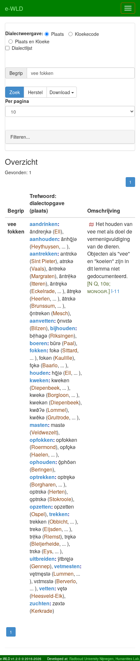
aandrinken (44, 224)
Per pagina (17, 101)
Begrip (16, 73)
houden (39, 372)
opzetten (40, 506)
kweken (39, 380)
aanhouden (44, 239)
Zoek (14, 92)
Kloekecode (87, 34)
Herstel (35, 92)
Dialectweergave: (24, 33)
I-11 (115, 291)
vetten (46, 588)
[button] (91, 224)
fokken (38, 350)
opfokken (41, 439)
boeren (38, 343)
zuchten (39, 603)
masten (39, 425)
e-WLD (14, 8)
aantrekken (43, 253)
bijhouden (62, 328)
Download (60, 92)
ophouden (42, 462)
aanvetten (42, 320)
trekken (58, 514)
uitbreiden (42, 558)
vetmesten (67, 566)
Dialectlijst (22, 48)
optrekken (42, 477)
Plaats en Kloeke (32, 41)
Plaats (57, 34)
